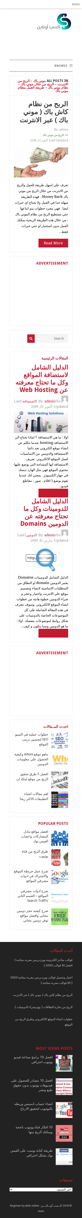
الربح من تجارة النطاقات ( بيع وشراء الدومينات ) (44, 1007)
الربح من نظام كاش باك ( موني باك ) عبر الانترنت (44, 112)
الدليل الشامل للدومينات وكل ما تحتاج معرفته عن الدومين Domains (44, 512)
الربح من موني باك (53, 135)
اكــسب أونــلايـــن (51, 1205)
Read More (53, 243)
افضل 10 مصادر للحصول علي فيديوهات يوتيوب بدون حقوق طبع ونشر (32, 1085)
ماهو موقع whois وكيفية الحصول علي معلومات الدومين (31, 759)
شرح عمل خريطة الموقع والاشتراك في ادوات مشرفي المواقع (31, 876)
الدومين (31, 535)
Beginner (15, 1205)
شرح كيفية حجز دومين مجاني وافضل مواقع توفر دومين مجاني (32, 916)
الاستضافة (30, 401)
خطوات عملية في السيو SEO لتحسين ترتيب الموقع (31, 739)
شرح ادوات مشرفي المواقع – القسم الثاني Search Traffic (32, 896)
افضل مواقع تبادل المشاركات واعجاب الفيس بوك (34, 836)
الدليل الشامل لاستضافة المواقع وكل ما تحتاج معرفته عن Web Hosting (42, 378)
